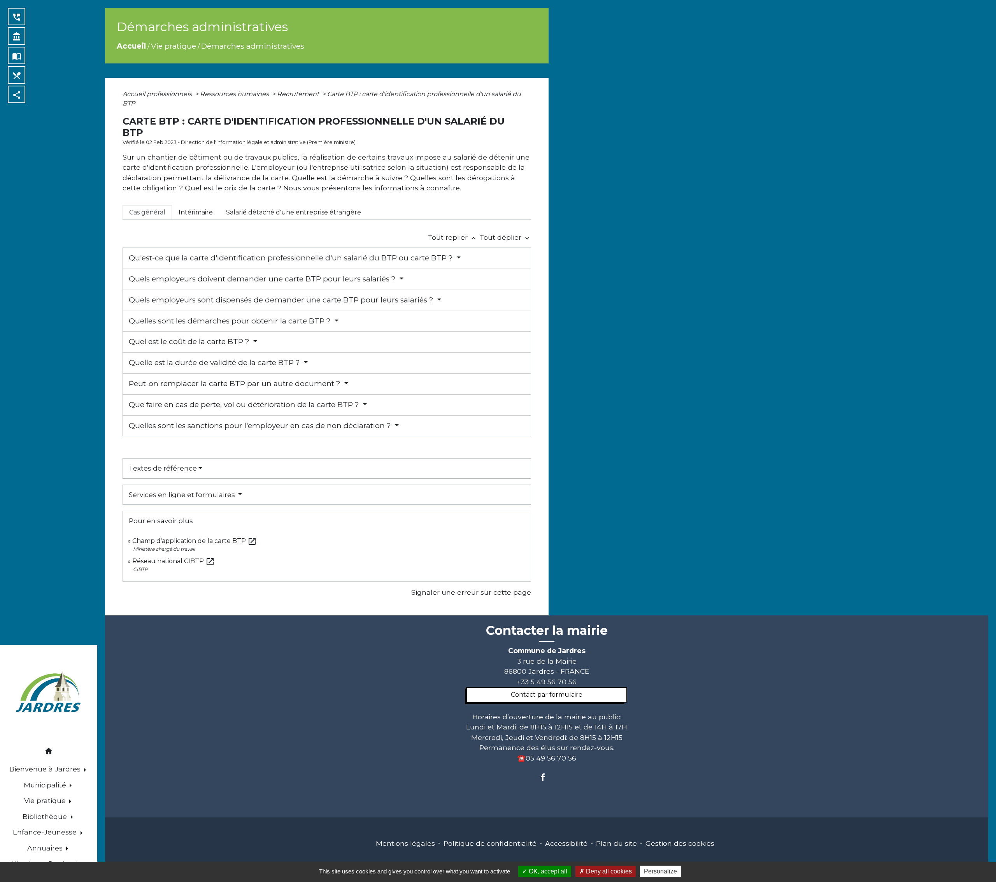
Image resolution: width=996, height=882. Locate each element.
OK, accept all (547, 871)
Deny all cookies (608, 871)
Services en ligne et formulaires (183, 495)
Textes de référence (163, 468)
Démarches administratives (252, 46)
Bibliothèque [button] (46, 816)
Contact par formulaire (546, 694)
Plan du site (616, 843)
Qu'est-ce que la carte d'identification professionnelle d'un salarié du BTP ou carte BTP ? (292, 257)
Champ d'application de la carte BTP (194, 541)
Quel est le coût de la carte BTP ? (190, 341)
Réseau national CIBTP (173, 561)
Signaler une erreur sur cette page (471, 592)
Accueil (131, 46)
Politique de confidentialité (490, 843)
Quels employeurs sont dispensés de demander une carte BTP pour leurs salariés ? (282, 299)
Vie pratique (173, 46)
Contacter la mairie (547, 630)
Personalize (660, 871)
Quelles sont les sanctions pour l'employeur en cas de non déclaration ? (261, 425)
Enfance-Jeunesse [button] (46, 832)
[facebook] (546, 777)
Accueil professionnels (158, 94)
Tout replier (452, 237)
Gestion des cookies (679, 843)
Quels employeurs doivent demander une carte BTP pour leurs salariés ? (263, 278)
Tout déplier (505, 237)
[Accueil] (48, 693)
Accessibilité (566, 843)
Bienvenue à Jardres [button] (45, 769)
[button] (48, 752)
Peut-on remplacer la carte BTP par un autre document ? (235, 383)
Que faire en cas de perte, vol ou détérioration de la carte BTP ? (245, 404)
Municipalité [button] (46, 785)
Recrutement (299, 94)
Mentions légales (405, 843)
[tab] (147, 212)
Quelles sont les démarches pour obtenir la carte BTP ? (231, 320)
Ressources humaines (235, 94)
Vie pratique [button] (46, 800)
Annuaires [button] (46, 848)
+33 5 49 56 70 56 (547, 682)
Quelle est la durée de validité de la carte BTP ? (215, 362)
